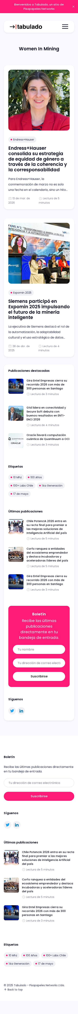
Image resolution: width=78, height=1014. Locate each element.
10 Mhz (17, 477)
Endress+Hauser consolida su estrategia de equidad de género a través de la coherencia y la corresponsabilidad (37, 159)
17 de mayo (20, 494)
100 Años (36, 477)
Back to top (15, 989)
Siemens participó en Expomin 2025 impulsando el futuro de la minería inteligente (39, 309)
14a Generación (52, 485)
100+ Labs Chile (23, 485)
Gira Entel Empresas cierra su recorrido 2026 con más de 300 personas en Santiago (47, 384)
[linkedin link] (21, 711)
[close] (73, 7)
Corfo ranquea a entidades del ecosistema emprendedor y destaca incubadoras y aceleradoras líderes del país (47, 554)
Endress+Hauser (23, 139)
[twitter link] (12, 711)
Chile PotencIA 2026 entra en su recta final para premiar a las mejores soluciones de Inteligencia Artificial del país (47, 527)
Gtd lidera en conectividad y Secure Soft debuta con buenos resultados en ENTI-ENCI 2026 (46, 413)
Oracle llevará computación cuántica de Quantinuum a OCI (48, 437)
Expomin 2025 (22, 293)
